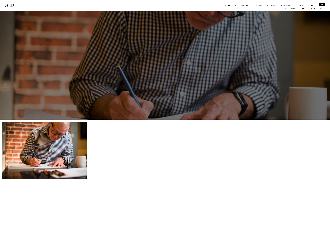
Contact (302, 5)
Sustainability (287, 5)
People (293, 9)
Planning (258, 5)
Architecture (231, 5)
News (312, 5)
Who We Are (271, 5)
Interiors (245, 5)
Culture (304, 9)
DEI (285, 9)
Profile (313, 9)
